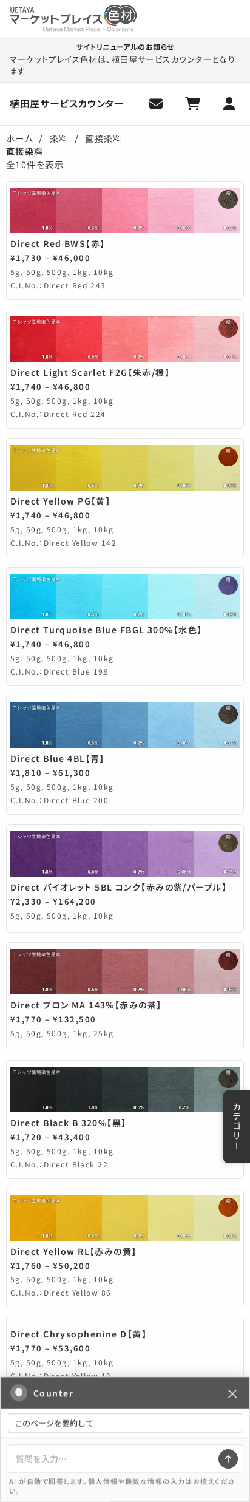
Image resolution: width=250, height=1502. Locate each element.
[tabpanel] (125, 785)
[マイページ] (229, 103)
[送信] (228, 1459)
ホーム (19, 138)
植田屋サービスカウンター (67, 103)
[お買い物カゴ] (193, 103)
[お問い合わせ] (156, 103)
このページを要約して (54, 1423)
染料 (59, 138)
